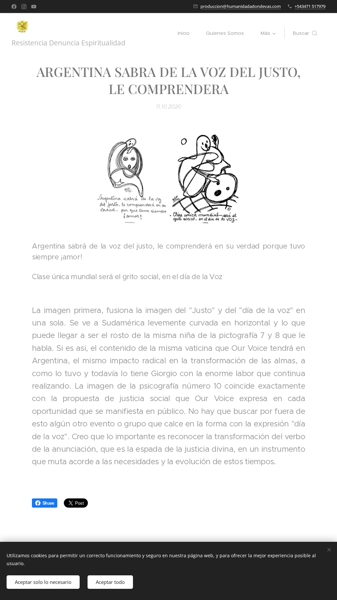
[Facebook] (14, 6)
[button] (304, 33)
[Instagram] (24, 6)
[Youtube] (34, 6)
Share (48, 503)
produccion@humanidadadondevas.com (240, 6)
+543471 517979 (310, 6)
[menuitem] (187, 33)
